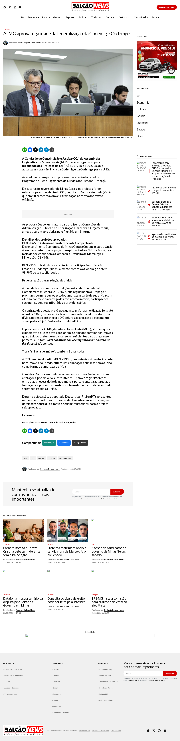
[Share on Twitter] (35, 149)
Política (7, 29)
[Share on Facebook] (30, 149)
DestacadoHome (65, 458)
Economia (143, 102)
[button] (175, 17)
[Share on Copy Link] (51, 149)
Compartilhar (80, 443)
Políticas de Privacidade (109, 499)
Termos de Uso (86, 499)
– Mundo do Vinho (105, 688)
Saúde (141, 129)
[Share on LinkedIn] (41, 149)
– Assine (6, 682)
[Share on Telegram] (46, 149)
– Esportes (56, 694)
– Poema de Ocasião (60, 713)
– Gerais (55, 669)
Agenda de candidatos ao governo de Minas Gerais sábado (163, 237)
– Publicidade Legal (106, 669)
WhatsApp (49, 443)
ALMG (25, 458)
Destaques (103, 663)
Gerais (141, 116)
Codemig (52, 458)
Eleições (7, 544)
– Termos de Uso (10, 694)
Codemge (41, 458)
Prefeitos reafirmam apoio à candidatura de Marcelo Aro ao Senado (162, 221)
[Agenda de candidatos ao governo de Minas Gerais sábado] (112, 530)
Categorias (57, 663)
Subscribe (117, 492)
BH (139, 96)
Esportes (142, 123)
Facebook (63, 443)
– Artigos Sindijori (105, 700)
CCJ (33, 458)
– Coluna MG (103, 694)
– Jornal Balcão (104, 676)
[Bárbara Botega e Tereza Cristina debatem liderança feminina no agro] (23, 530)
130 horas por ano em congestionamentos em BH (163, 190)
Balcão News (9, 663)
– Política (55, 676)
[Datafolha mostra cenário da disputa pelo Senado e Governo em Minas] (23, 581)
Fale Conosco (116, 731)
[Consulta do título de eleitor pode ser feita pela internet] (67, 581)
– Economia (57, 682)
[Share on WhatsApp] (24, 149)
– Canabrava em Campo (108, 682)
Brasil (140, 136)
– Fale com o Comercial (13, 676)
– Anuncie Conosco (11, 688)
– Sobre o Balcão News (12, 669)
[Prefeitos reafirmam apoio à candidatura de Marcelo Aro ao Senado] (67, 530)
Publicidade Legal (166, 7)
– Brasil (55, 688)
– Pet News (56, 706)
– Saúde (55, 700)
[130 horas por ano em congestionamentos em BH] (141, 190)
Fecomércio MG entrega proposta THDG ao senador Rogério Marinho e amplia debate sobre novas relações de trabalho (163, 171)
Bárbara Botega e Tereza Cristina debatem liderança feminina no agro (161, 205)
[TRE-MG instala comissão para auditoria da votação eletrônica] (112, 581)
